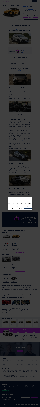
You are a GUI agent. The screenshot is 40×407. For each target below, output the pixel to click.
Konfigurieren (19, 208)
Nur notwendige (12, 208)
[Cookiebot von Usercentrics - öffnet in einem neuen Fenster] (29, 198)
